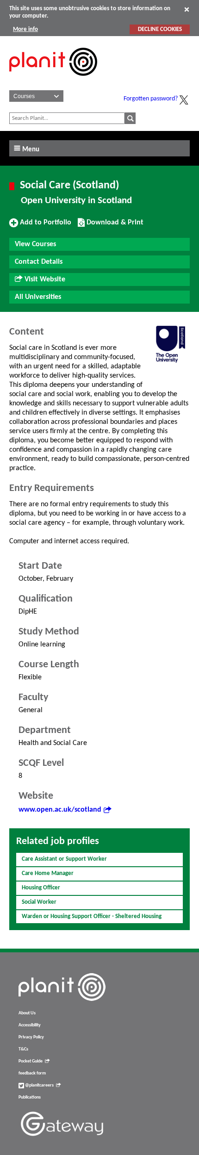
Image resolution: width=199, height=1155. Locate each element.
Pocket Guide (31, 1061)
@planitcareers (39, 1085)
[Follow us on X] (184, 100)
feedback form (32, 1073)
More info (25, 29)
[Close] (187, 9)
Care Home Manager (48, 873)
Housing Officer (41, 888)
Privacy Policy (31, 1037)
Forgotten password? (151, 98)
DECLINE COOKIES (160, 29)
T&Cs (23, 1049)
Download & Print (113, 225)
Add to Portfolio (44, 225)
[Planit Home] (53, 81)
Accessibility (30, 1025)
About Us (27, 1013)
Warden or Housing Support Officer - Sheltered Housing (92, 916)
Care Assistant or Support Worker (64, 859)
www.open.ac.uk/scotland (60, 809)
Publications (30, 1097)
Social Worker (39, 902)
